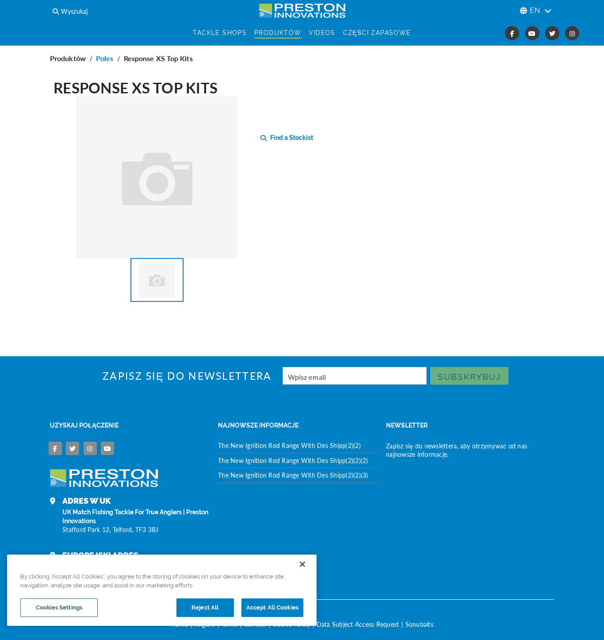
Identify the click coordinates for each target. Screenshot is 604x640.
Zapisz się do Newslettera (187, 376)
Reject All (204, 607)
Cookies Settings (59, 607)
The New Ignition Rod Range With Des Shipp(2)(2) (289, 445)
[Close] (302, 564)
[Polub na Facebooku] (55, 448)
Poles (105, 58)
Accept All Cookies (272, 607)
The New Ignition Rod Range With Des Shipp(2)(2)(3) (293, 474)
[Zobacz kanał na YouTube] (107, 448)
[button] (156, 280)
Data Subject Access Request (358, 624)
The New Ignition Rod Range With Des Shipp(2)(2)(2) (293, 460)
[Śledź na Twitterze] (72, 448)
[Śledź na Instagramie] (90, 448)
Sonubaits (419, 624)
